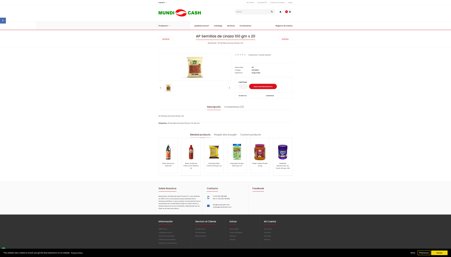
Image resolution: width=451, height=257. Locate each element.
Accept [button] (439, 253)
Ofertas (232, 239)
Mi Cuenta (250, 3)
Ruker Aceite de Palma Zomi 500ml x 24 (191, 165)
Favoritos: (243, 96)
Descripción (214, 106)
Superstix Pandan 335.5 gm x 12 (237, 164)
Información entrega (166, 236)
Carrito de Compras (277, 3)
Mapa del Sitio (200, 236)
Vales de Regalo (236, 232)
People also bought (225, 134)
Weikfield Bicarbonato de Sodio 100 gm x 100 (283, 165)
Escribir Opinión (265, 55)
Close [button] (413, 253)
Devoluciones (200, 232)
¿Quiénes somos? (166, 232)
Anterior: (166, 39)
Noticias (267, 239)
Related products (200, 134)
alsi (195, 123)
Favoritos (267, 236)
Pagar (290, 3)
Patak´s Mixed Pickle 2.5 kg (260, 164)
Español (162, 3)
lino (198, 123)
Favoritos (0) (262, 3)
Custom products (250, 134)
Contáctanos (200, 229)
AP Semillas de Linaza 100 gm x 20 (230, 43)
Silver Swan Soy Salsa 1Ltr (168, 164)
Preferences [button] (424, 253)
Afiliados (233, 236)
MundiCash (212, 43)
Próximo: (285, 39)
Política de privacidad (167, 239)
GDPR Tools (163, 229)
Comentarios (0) (234, 106)
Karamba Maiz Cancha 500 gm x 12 (214, 164)
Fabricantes (234, 229)
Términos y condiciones (168, 243)
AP (253, 67)
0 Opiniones (252, 55)
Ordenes (267, 232)
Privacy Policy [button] (77, 253)
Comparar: (270, 96)
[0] (289, 11)
